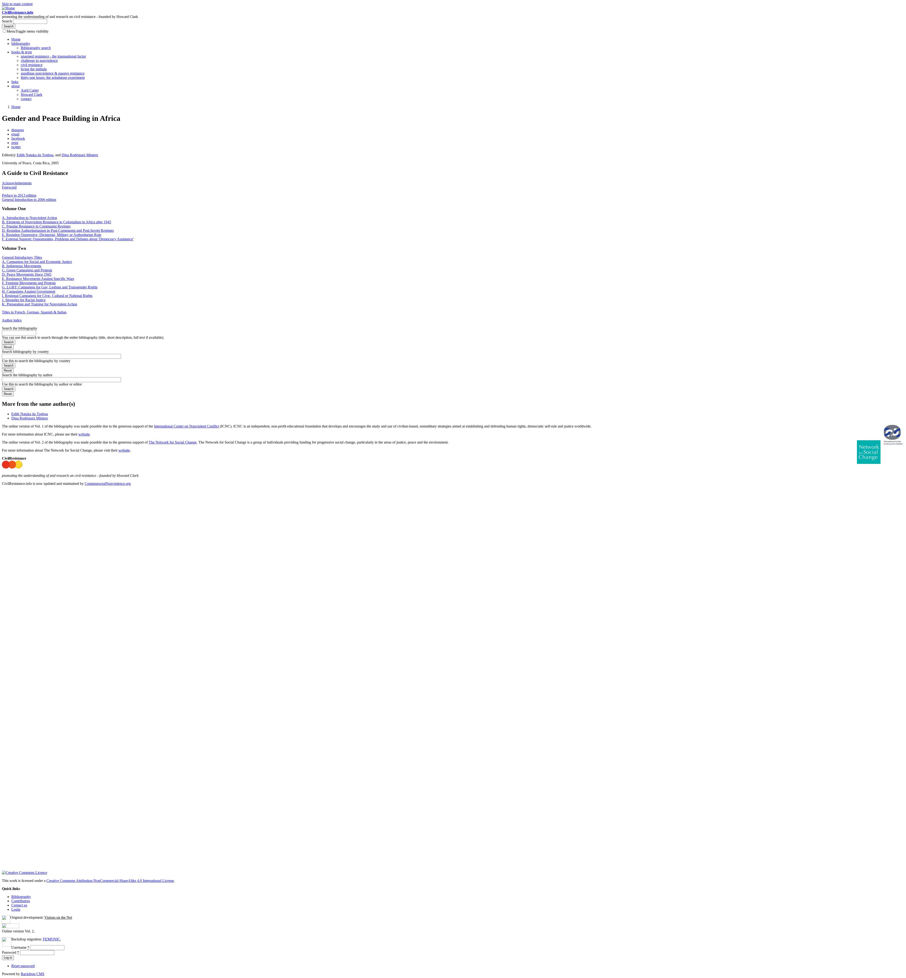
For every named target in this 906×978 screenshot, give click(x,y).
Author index (12, 320)
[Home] (8, 8)
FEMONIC (51, 939)
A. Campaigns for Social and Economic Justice (37, 262)
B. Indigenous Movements (21, 266)
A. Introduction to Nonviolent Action (29, 218)
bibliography (20, 44)
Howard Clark (31, 95)
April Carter (30, 90)
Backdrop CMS (32, 974)
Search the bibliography (19, 328)
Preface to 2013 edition (19, 195)
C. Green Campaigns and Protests (27, 270)
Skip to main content (17, 4)
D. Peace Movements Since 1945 (26, 274)
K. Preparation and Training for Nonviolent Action (39, 304)
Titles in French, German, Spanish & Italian (34, 312)
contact (26, 99)
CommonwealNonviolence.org (108, 484)
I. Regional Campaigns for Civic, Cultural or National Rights (47, 296)
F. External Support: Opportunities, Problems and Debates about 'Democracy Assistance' (68, 239)
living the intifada (34, 69)
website (84, 434)
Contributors (20, 901)
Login (15, 909)
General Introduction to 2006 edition (29, 200)
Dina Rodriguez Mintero (80, 155)
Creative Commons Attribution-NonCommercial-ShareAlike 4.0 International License (110, 881)
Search (7, 21)
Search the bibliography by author (27, 375)
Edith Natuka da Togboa (35, 155)
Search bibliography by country (25, 352)
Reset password (23, 966)
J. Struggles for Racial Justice (24, 300)
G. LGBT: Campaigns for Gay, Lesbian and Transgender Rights (49, 287)
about (15, 86)
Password (10, 952)
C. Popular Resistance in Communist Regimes (36, 226)
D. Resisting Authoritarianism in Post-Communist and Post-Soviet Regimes (58, 231)
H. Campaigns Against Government (28, 291)
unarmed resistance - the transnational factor (53, 56)
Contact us (19, 905)
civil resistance (31, 65)
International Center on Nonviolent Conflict (186, 426)
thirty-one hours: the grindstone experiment (53, 78)
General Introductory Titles (22, 257)
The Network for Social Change (173, 442)
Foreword (9, 187)
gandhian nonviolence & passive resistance (52, 73)
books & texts (21, 52)
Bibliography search (36, 48)
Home (16, 39)
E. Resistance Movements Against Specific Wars (38, 279)
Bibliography (21, 897)
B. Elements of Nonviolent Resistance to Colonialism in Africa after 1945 (56, 222)
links (14, 82)
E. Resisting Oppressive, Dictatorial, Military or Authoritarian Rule (51, 235)
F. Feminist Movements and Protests (29, 283)
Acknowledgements (17, 183)
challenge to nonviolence (39, 61)
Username (20, 947)
